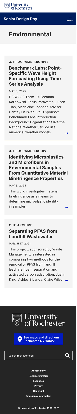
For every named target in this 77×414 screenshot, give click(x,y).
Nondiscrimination (38, 375)
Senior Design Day (20, 18)
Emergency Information (38, 396)
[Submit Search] (67, 355)
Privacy (38, 386)
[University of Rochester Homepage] (18, 6)
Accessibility (38, 370)
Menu (70, 20)
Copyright (38, 391)
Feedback (38, 380)
